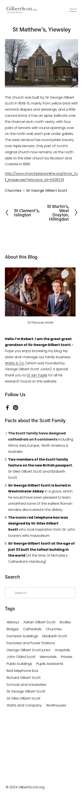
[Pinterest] (15, 407)
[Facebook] (7, 407)
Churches (13, 190)
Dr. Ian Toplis (37, 375)
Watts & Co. (14, 363)
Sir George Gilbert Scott (46, 190)
